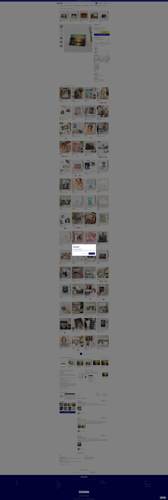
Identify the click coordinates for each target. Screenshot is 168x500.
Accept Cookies (91, 253)
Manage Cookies (85, 253)
